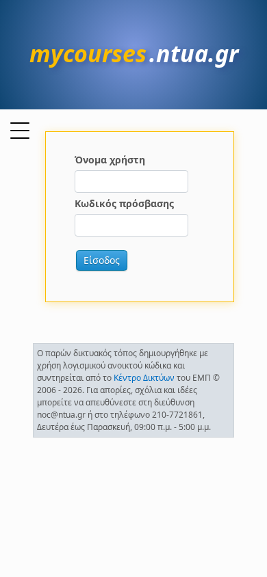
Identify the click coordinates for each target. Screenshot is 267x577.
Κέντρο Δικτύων (144, 378)
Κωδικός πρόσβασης (124, 203)
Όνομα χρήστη (110, 159)
